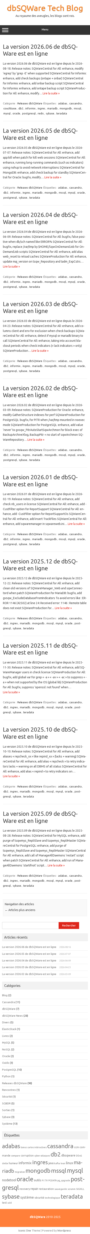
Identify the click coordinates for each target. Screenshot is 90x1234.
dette (5, 1163)
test (4, 1202)
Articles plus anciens (20, 910)
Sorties (6, 1110)
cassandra (75, 103)
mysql (6, 113)
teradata (61, 113)
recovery (24, 1188)
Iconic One (24, 1230)
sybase (50, 113)
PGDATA (52, 1180)
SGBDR (6, 1103)
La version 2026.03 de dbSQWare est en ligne (29, 967)
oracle (16, 113)
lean (63, 1163)
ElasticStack (9, 1028)
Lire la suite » (51, 93)
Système (7, 1123)
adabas (62, 103)
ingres (41, 108)
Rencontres (9, 1089)
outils (37, 1180)
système (27, 1197)
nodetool (9, 1180)
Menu (45, 29)
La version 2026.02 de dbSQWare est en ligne (29, 973)
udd (10, 1202)
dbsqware (68, 1155)
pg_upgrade (63, 1180)
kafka (57, 1163)
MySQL (6, 1042)
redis (41, 113)
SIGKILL (80, 1189)
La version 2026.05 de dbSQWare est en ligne (29, 953)
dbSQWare (8, 1008)
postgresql (29, 113)
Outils (5, 1062)
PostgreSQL (9, 1069)
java (51, 1163)
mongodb (66, 108)
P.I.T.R (45, 1180)
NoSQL (6, 1049)
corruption (27, 1155)
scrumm (72, 1189)
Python (6, 1076)
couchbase (9, 108)
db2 (20, 108)
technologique (52, 1197)
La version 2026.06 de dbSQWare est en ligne (29, 946)
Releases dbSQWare (29, 103)
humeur (13, 1163)
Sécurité (7, 1096)
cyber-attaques (42, 1155)
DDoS (79, 1155)
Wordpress (64, 1230)
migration (20, 1172)
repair (34, 1188)
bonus (24, 1147)
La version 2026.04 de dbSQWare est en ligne (29, 960)
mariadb (52, 108)
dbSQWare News (12, 1015)
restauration (46, 1188)
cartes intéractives (37, 1147)
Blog (5, 995)
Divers (6, 1022)
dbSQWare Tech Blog (45, 8)
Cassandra (8, 1002)
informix (30, 108)
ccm (76, 1147)
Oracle (6, 1056)
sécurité (39, 1197)
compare (15, 1155)
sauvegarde (60, 1189)
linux (69, 1163)
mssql (77, 108)
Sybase (6, 1116)
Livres (5, 1035)
